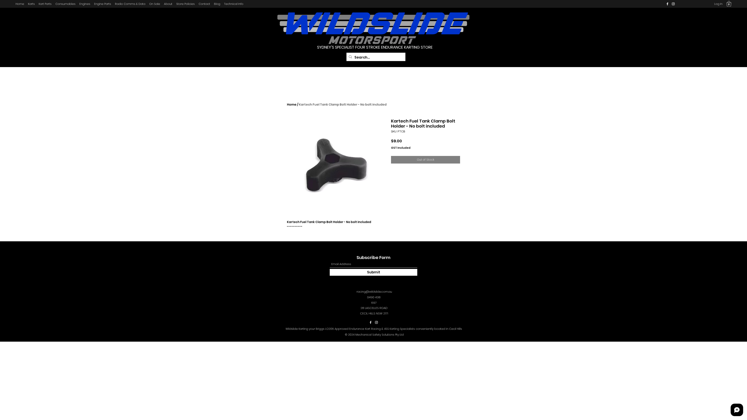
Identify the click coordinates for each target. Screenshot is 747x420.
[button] (729, 4)
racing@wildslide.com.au (374, 292)
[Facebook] (667, 4)
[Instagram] (673, 4)
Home (291, 104)
